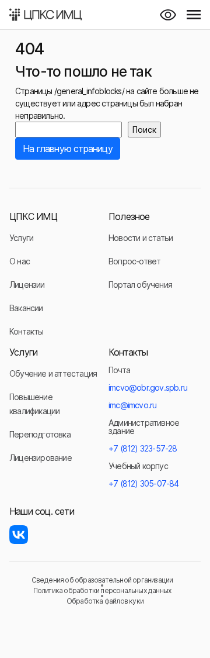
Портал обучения (140, 285)
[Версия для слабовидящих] (168, 15)
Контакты (26, 331)
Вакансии (26, 308)
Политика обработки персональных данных (102, 591)
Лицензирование (40, 458)
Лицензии (27, 285)
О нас (19, 261)
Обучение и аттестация (53, 373)
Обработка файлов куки (105, 601)
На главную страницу (68, 148)
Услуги (21, 238)
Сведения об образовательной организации (102, 580)
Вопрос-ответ (134, 261)
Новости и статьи (140, 238)
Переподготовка (40, 434)
